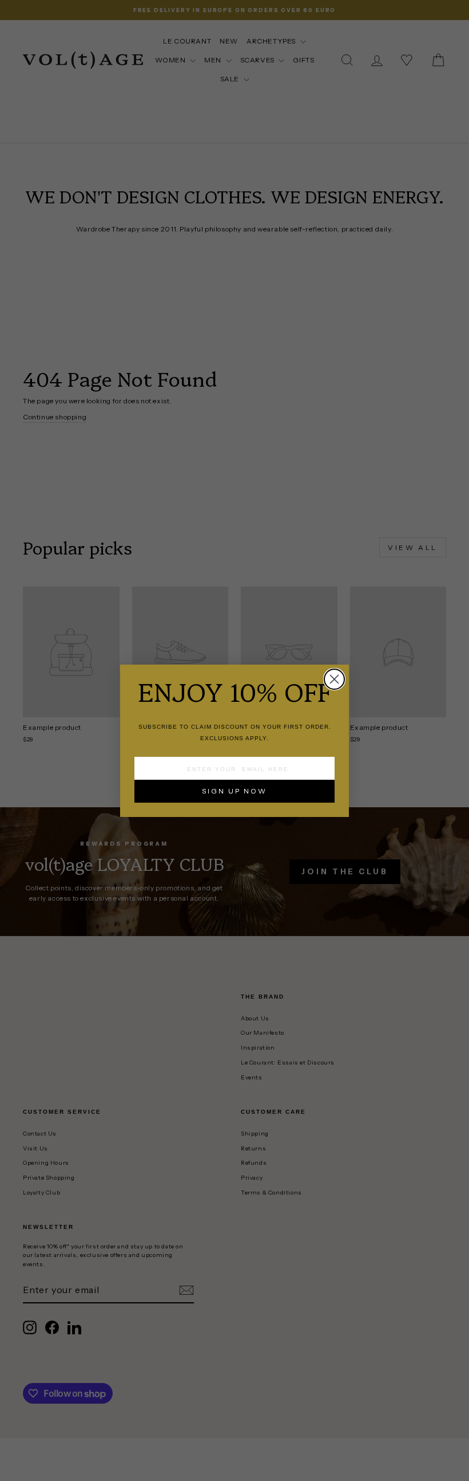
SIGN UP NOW (234, 791)
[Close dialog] (334, 679)
